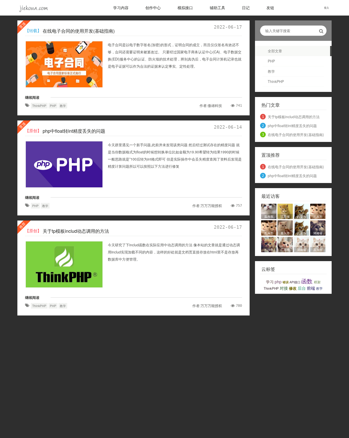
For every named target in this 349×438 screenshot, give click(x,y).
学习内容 (121, 7)
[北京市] (317, 211)
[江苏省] (285, 211)
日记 (246, 7)
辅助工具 (217, 7)
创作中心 (153, 7)
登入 (326, 7)
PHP (271, 61)
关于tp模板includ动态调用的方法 (76, 230)
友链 (270, 7)
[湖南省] (317, 227)
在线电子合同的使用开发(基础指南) (79, 30)
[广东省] (285, 244)
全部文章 (275, 50)
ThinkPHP (276, 81)
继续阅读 (32, 97)
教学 (271, 71)
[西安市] (301, 211)
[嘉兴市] (268, 211)
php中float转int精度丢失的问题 (74, 130)
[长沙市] (268, 244)
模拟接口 (185, 7)
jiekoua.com (34, 7)
